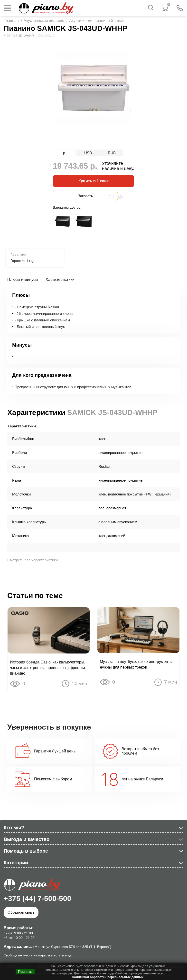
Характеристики (60, 279)
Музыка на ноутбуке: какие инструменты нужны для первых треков (136, 664)
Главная (11, 20)
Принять (25, 972)
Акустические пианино (44, 20)
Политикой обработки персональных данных (107, 977)
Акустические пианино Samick (96, 20)
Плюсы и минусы (22, 279)
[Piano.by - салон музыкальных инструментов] (46, 8)
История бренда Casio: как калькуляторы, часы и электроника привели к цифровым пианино (47, 668)
